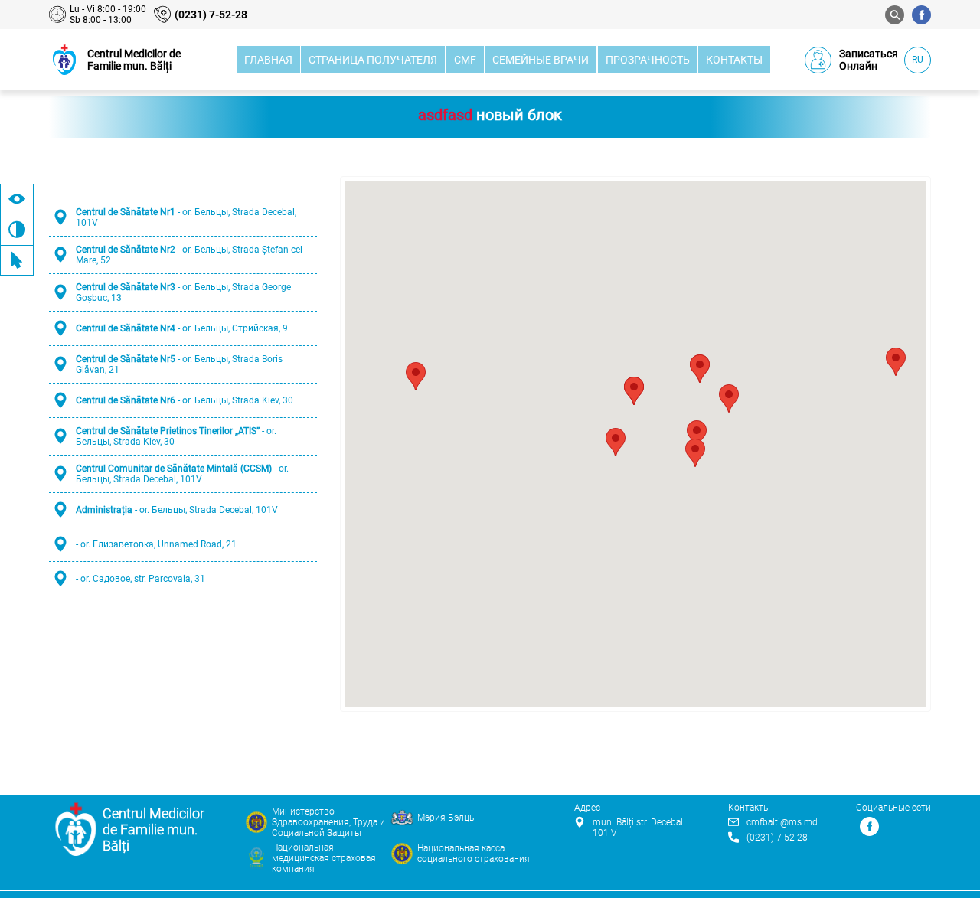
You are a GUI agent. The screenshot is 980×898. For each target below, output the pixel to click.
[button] (697, 434)
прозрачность (648, 60)
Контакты (734, 60)
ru (917, 59)
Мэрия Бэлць (445, 817)
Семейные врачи (540, 60)
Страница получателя (373, 60)
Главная (268, 60)
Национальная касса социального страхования (473, 853)
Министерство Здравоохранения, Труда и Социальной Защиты (328, 822)
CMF (465, 60)
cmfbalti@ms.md (782, 822)
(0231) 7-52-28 (211, 14)
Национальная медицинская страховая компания (324, 858)
